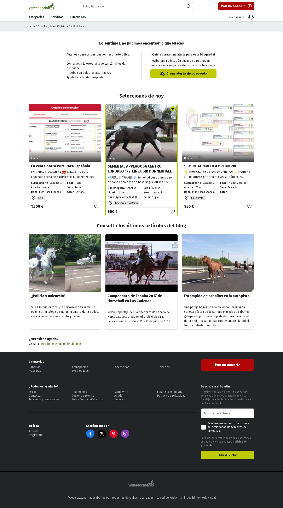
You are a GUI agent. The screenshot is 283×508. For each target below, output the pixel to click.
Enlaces (119, 399)
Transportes (80, 367)
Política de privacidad (171, 395)
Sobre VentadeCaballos (87, 399)
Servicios (57, 17)
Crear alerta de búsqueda (186, 73)
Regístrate (36, 435)
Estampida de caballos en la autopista (217, 296)
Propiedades (80, 371)
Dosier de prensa (82, 395)
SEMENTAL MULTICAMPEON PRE (210, 166)
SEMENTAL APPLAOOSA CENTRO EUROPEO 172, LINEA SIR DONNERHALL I (141, 169)
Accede (33, 431)
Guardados (78, 17)
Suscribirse (228, 455)
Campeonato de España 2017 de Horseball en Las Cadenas (135, 298)
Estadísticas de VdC (170, 392)
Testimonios (79, 392)
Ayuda (118, 395)
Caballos (42, 26)
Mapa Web (121, 392)
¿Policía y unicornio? (48, 296)
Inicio (32, 26)
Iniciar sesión (235, 17)
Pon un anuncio (233, 6)
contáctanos (74, 344)
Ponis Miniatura (59, 26)
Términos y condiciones (44, 399)
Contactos (35, 395)
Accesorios (122, 367)
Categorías (36, 17)
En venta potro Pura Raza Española (60, 166)
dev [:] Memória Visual (201, 498)
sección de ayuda (51, 344)
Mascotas (35, 371)
